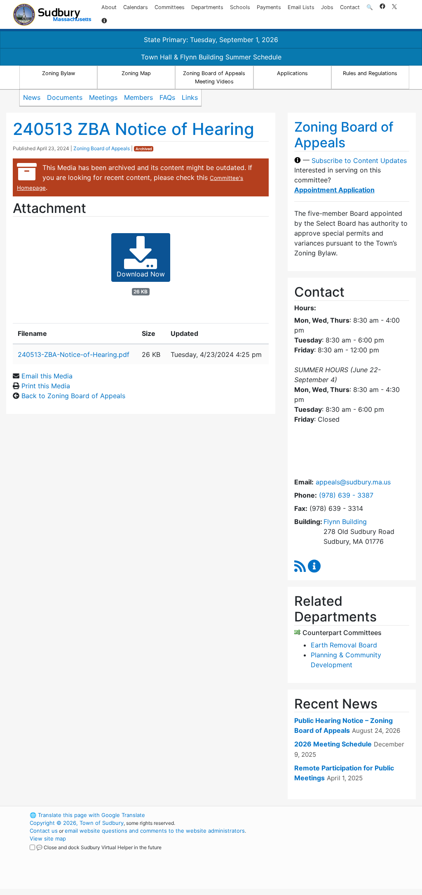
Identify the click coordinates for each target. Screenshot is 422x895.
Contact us (44, 830)
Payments (269, 7)
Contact (350, 7)
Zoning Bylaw (58, 73)
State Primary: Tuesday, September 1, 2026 (211, 39)
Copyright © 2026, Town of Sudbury (77, 822)
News (31, 97)
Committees (170, 7)
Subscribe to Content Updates (359, 160)
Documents (64, 97)
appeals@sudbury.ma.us (353, 482)
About (109, 7)
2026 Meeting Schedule (333, 744)
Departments (207, 7)
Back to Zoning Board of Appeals (73, 396)
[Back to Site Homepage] (52, 14)
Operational (330, 854)
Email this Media (47, 376)
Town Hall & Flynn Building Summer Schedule (211, 57)
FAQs (167, 97)
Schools (240, 7)
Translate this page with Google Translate (87, 815)
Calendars (135, 7)
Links (190, 97)
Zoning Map (136, 73)
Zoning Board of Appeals (101, 148)
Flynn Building (345, 521)
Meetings (103, 97)
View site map (48, 838)
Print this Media (45, 386)
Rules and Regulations (370, 73)
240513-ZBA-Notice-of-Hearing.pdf (73, 354)
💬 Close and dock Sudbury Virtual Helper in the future (99, 847)
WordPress (316, 815)
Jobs (327, 7)
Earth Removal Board (344, 645)
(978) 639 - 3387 (346, 495)
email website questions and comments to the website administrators (155, 830)
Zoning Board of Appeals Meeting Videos (214, 77)
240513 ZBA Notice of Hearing (133, 129)
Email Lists (301, 7)
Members (138, 97)
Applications (292, 73)
